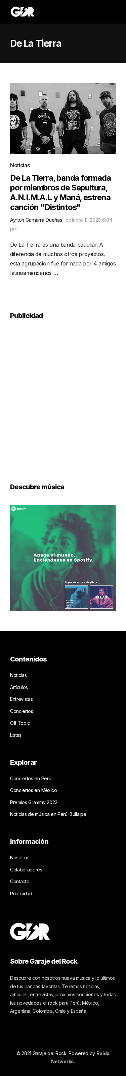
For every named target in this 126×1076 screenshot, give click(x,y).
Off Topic (20, 723)
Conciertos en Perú (30, 778)
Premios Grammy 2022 (33, 802)
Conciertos (21, 711)
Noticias (20, 165)
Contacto (19, 881)
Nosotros (19, 857)
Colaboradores (26, 869)
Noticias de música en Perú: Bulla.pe (48, 814)
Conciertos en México (33, 790)
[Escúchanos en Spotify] (63, 557)
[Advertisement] (63, 396)
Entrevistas (21, 699)
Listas (16, 735)
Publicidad (21, 893)
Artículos (19, 687)
